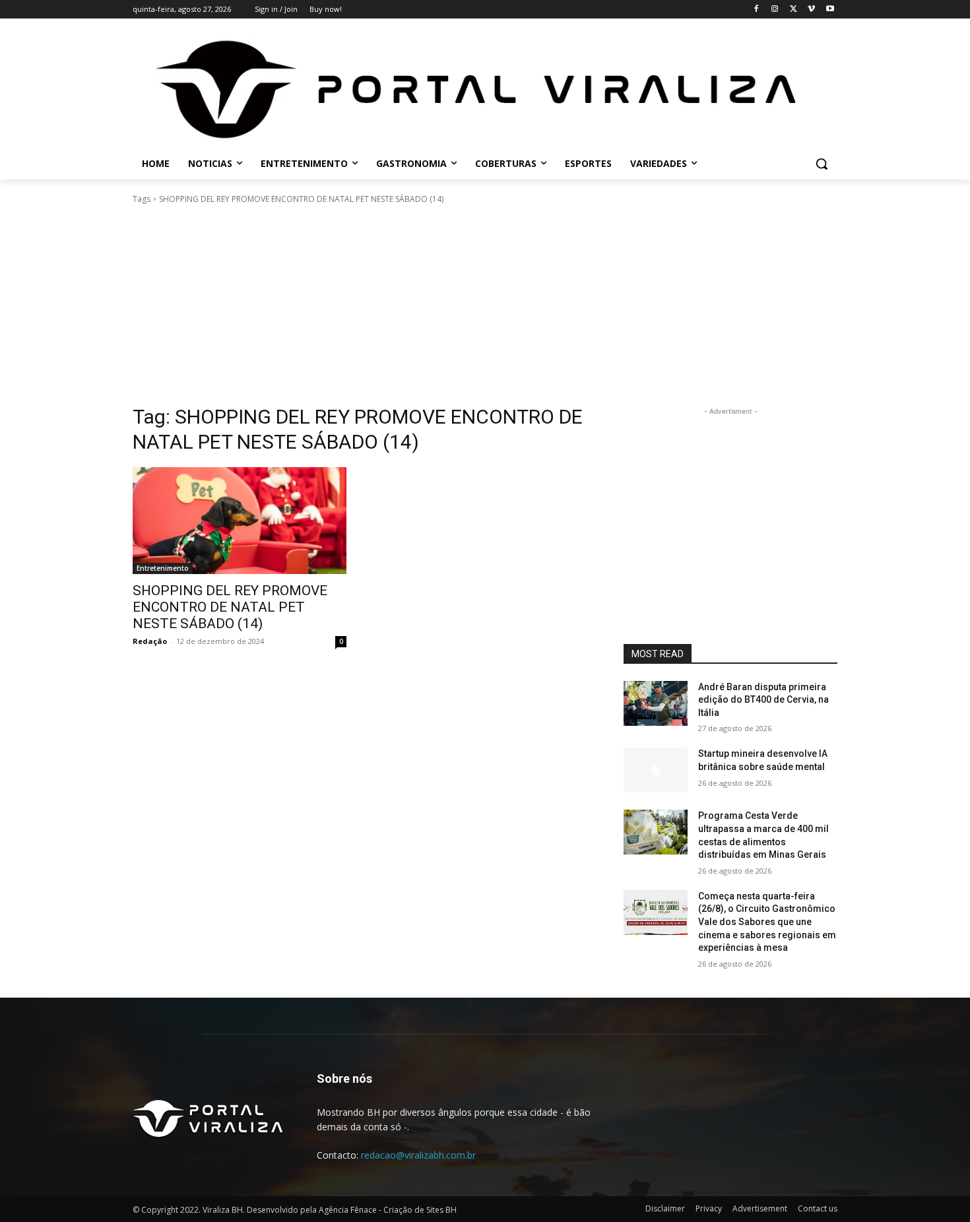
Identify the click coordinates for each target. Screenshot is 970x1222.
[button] (821, 163)
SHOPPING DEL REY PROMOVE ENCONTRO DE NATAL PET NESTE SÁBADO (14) (230, 607)
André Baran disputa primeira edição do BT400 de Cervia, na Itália (763, 700)
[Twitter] (793, 9)
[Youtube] (829, 9)
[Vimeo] (811, 9)
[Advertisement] (485, 304)
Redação (150, 641)
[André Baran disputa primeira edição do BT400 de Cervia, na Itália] (656, 703)
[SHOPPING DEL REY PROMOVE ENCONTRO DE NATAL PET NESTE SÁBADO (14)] (239, 520)
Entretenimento (163, 568)
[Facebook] (756, 9)
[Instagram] (775, 9)
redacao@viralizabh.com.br (418, 1155)
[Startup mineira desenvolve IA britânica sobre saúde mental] (656, 770)
